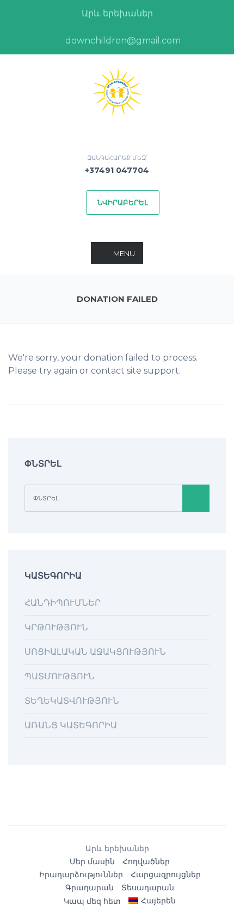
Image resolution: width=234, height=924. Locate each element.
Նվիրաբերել (122, 202)
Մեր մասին (92, 861)
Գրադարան (89, 887)
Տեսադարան (147, 887)
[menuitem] (151, 900)
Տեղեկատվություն (71, 701)
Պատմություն (59, 676)
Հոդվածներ (146, 861)
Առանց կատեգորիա (70, 725)
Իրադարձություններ (81, 874)
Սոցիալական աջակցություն (95, 652)
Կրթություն (56, 627)
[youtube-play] (196, 40)
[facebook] (38, 40)
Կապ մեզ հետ (92, 901)
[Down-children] (117, 92)
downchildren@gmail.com (122, 40)
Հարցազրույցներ (166, 874)
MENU (124, 253)
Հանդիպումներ (62, 603)
